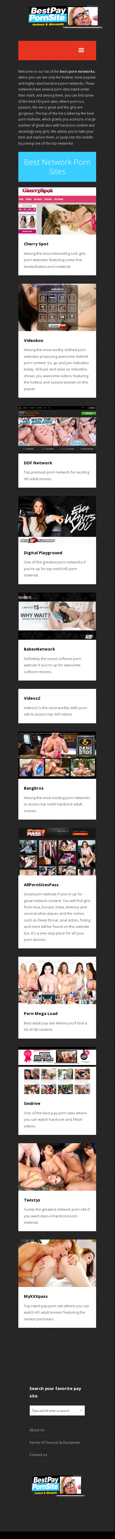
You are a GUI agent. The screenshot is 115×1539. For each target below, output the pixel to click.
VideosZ (32, 698)
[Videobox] (57, 307)
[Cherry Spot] (57, 211)
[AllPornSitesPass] (57, 851)
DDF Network (38, 462)
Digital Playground (43, 552)
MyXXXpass (36, 1296)
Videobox (33, 340)
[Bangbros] (57, 755)
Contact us (38, 1454)
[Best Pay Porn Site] (66, 37)
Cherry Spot (36, 243)
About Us (37, 1429)
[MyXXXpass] (57, 1263)
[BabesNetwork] (57, 616)
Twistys (32, 1200)
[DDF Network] (57, 430)
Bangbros (34, 788)
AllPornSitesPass (41, 884)
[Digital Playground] (57, 519)
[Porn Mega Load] (57, 980)
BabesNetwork (39, 649)
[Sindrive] (57, 1070)
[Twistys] (57, 1167)
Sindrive (32, 1103)
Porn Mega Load (41, 1013)
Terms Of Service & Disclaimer (54, 1442)
